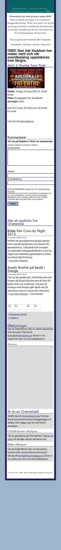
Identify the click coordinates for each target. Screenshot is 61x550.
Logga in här (29, 189)
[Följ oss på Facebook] (11, 309)
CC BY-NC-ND (13, 473)
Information (49, 473)
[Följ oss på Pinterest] (30, 309)
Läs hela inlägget (18, 260)
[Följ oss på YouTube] (21, 309)
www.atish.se (27, 121)
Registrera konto (18, 314)
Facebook (31, 39)
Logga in (14, 317)
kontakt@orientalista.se (20, 335)
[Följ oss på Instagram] (37, 309)
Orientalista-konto (31, 416)
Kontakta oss (25, 29)
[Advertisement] (30, 377)
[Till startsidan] (30, 3)
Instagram (46, 39)
